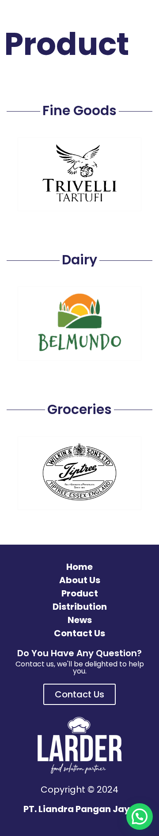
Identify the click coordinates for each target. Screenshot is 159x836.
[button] (139, 816)
